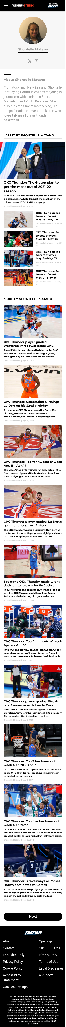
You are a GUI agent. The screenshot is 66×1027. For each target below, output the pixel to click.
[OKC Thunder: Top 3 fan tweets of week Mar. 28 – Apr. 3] (33, 752)
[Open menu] (6, 5)
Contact (8, 948)
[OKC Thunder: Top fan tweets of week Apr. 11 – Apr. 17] (33, 453)
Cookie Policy (12, 968)
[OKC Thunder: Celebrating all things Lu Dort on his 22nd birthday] (33, 393)
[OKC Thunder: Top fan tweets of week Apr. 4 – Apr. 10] (33, 633)
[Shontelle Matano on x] (30, 61)
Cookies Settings (15, 987)
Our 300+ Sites (49, 948)
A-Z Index (46, 975)
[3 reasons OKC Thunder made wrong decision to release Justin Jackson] (33, 573)
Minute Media (24, 996)
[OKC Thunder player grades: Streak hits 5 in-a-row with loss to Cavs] (33, 693)
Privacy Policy (13, 962)
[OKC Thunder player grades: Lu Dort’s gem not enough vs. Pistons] (33, 513)
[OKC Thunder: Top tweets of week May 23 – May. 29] (33, 219)
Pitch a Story (48, 955)
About (7, 941)
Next (33, 916)
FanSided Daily (14, 955)
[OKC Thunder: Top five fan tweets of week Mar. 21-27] (33, 812)
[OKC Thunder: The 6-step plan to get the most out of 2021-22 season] (33, 175)
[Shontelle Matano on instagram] (36, 61)
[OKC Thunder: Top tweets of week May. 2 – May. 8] (33, 277)
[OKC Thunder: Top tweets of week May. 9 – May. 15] (33, 258)
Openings (46, 941)
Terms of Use (48, 962)
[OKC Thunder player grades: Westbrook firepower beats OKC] (33, 333)
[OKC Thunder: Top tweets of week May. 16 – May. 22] (33, 239)
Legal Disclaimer (51, 968)
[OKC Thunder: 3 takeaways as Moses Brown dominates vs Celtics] (33, 872)
